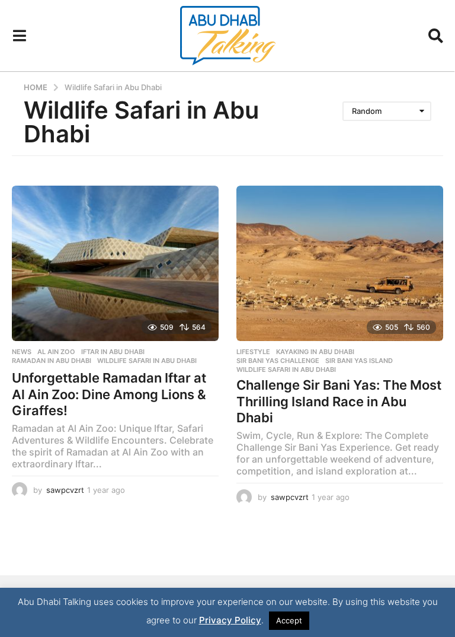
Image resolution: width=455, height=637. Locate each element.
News (21, 351)
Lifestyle (253, 351)
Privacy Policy (230, 620)
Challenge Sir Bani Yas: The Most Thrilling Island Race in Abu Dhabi (338, 401)
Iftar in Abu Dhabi (113, 351)
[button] (19, 35)
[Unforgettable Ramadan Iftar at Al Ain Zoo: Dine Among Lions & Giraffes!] (115, 263)
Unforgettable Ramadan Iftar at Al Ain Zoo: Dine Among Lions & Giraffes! (109, 394)
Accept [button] (289, 620)
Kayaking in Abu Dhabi (315, 351)
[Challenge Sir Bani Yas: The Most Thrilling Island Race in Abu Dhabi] (339, 263)
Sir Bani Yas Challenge (277, 360)
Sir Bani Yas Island (359, 360)
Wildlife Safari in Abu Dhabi (147, 360)
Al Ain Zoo (56, 351)
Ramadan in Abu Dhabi (51, 360)
